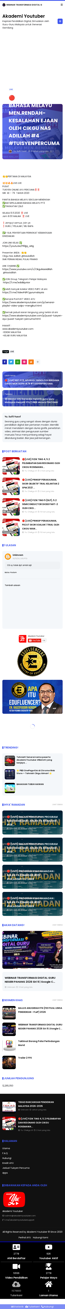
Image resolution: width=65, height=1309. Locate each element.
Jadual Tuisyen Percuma (16, 1167)
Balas (7, 572)
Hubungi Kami (40, 1237)
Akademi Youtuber (23, 16)
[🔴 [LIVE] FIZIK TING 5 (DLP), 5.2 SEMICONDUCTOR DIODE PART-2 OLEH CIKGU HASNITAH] (11, 514)
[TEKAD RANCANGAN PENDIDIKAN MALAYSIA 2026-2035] (9, 1112)
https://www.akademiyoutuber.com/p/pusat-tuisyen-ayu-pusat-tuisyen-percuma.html (32, 317)
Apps (5, 1172)
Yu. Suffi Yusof (13, 416)
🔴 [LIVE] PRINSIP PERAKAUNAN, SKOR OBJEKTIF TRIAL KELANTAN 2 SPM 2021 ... (40, 483)
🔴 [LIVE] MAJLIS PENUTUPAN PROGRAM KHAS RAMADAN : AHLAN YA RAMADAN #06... (32, 821)
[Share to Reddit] (31, 361)
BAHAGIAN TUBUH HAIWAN (30, 784)
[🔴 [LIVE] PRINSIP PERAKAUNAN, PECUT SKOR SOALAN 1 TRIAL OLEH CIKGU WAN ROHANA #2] (11, 535)
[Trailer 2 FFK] (9, 1068)
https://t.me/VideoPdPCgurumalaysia (23, 292)
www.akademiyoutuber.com (17, 328)
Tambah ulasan (12, 585)
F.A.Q (5, 1153)
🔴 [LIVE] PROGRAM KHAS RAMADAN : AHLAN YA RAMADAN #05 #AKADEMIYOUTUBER (31, 875)
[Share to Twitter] (11, 361)
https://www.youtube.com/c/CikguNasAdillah (27, 269)
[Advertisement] (32, 65)
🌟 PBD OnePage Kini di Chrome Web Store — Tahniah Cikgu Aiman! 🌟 (36, 772)
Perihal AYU (25, 1237)
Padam (13, 572)
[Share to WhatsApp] (17, 361)
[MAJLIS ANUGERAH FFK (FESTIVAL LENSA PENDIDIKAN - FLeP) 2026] (9, 1018)
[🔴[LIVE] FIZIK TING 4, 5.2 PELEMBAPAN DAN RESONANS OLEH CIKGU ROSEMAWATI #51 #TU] (11, 473)
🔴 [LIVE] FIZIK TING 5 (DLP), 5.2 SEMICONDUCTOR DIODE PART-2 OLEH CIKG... (40, 504)
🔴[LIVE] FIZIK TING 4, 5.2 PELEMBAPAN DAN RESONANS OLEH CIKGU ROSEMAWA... (41, 463)
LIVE (11, 89)
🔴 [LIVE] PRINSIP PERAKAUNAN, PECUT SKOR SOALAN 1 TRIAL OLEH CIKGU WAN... (40, 524)
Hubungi (6, 1158)
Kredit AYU (8, 1163)
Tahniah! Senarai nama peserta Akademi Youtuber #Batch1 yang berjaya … (34, 760)
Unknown (18, 555)
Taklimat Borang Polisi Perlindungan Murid (32, 978)
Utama (6, 1148)
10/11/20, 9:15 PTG (20, 558)
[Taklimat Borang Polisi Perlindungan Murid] (33, 950)
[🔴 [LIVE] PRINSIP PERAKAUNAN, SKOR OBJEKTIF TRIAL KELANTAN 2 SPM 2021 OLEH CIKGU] (11, 494)
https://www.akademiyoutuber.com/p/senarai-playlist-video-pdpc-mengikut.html (28, 304)
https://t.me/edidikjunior (16, 282)
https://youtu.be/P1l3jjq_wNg (18, 246)
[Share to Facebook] (4, 361)
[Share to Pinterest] (24, 361)
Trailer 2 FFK (25, 1057)
